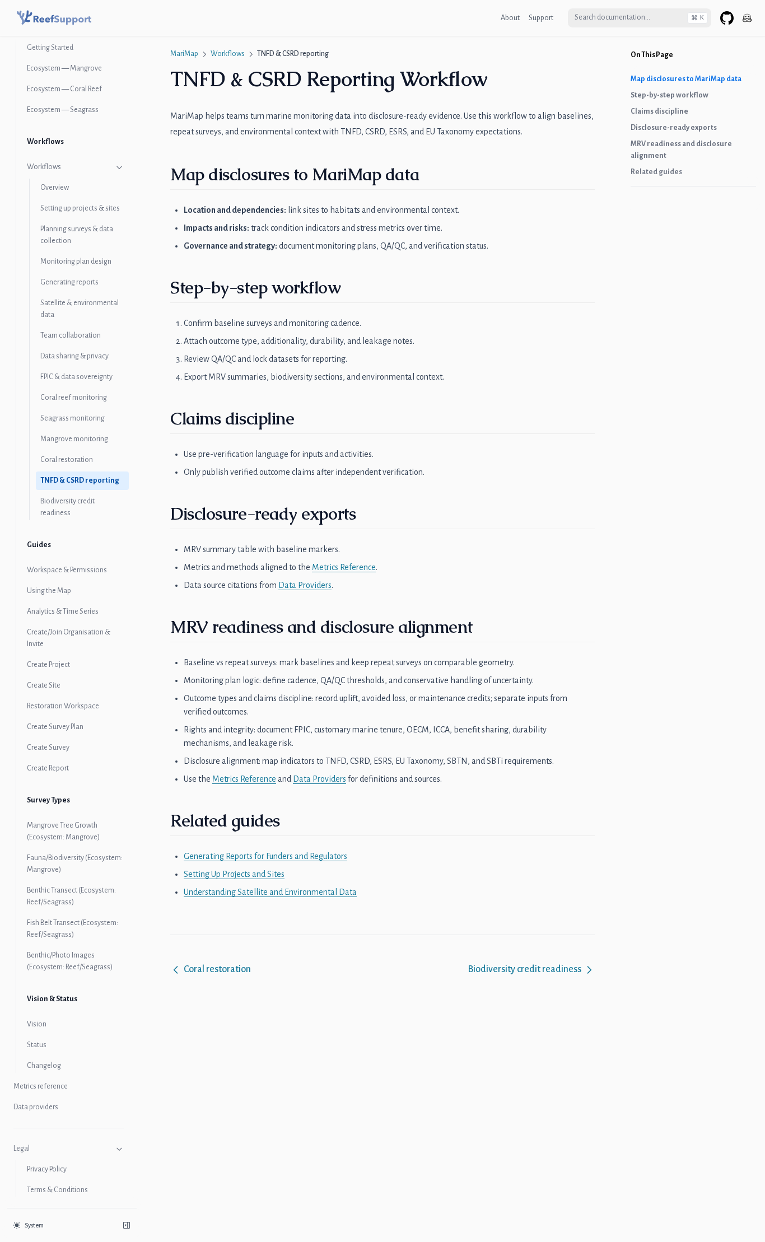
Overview (54, 188)
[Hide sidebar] (126, 1225)
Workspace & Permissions (67, 570)
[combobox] (639, 17)
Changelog (44, 1066)
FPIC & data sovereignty (76, 377)
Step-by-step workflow (669, 95)
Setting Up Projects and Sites (234, 874)
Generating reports (69, 282)
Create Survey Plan (55, 727)
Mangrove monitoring (74, 439)
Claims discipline (659, 111)
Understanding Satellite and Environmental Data (270, 892)
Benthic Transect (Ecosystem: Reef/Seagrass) (71, 896)
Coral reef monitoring (73, 397)
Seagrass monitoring (72, 418)
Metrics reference (40, 1086)
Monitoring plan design (75, 261)
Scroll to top (647, 200)
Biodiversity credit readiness (67, 507)
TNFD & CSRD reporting (79, 480)
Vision (36, 1024)
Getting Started (50, 48)
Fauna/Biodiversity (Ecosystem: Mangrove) (75, 864)
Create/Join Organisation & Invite (68, 638)
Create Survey (48, 747)
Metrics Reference (344, 567)
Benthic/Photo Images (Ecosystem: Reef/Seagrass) (70, 961)
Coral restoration (66, 460)
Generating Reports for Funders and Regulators (265, 856)
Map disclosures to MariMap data (686, 79)
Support (541, 18)
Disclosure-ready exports (674, 128)
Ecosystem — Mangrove (64, 68)
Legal (21, 1148)
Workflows (44, 167)
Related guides (656, 172)
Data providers (35, 1107)
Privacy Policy (47, 1169)
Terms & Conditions (57, 1190)
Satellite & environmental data (79, 309)
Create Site (43, 685)
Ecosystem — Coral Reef (64, 89)
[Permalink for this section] (428, 174)
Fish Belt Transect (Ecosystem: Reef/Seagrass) (72, 928)
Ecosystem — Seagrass (63, 110)
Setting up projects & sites (80, 208)
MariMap (184, 54)
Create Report (48, 768)
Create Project (48, 665)
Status (36, 1045)
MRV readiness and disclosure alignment (681, 150)
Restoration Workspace (63, 706)
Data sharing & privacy (74, 356)
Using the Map (49, 591)
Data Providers (305, 585)
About (510, 18)
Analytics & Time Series (63, 611)
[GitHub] (727, 18)
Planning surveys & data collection (76, 235)
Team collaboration (70, 335)
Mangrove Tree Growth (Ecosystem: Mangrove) (63, 831)
